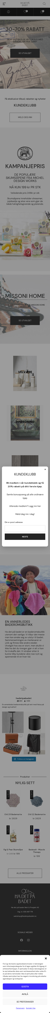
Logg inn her (34, 506)
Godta (25, 986)
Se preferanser (25, 1001)
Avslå (25, 994)
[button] (45, 958)
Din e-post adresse (14, 522)
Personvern (20, 1008)
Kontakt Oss (30, 1008)
